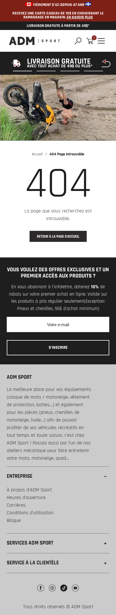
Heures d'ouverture (26, 497)
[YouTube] (75, 592)
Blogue (14, 520)
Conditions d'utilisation (30, 512)
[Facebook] (40, 592)
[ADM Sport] (34, 41)
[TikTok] (64, 592)
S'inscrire (58, 347)
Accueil (37, 154)
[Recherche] (78, 40)
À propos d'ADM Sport (29, 490)
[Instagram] (52, 592)
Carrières (16, 505)
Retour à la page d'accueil (58, 236)
